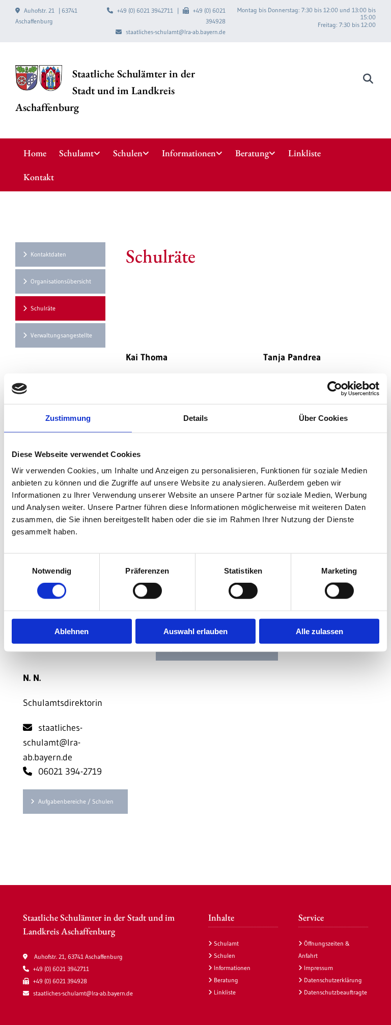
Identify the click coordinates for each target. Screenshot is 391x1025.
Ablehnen (71, 631)
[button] (60, 254)
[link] (86, 153)
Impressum (318, 968)
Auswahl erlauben (195, 631)
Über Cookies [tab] (323, 418)
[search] (368, 79)
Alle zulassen (319, 631)
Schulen (128, 153)
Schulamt (76, 153)
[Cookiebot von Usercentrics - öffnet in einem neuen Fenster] (334, 388)
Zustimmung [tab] (68, 418)
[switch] (147, 591)
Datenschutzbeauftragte (335, 992)
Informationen (189, 153)
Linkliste (304, 153)
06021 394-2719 (62, 771)
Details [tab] (195, 418)
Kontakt (38, 177)
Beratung (252, 153)
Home (34, 153)
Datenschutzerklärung (333, 980)
